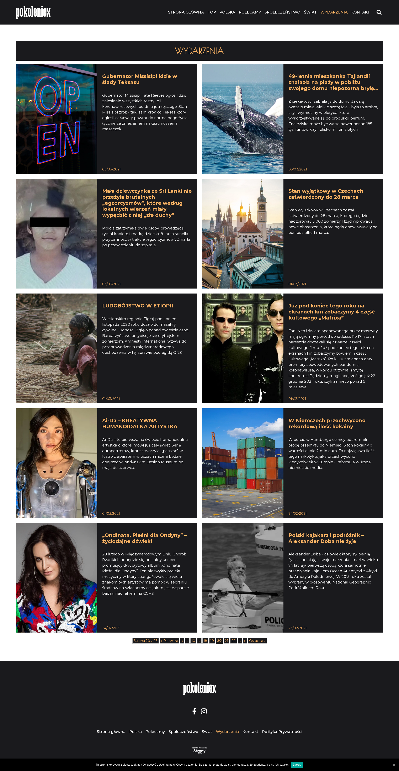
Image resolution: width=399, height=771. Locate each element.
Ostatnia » (257, 641)
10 (193, 641)
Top (212, 12)
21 (226, 641)
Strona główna (186, 12)
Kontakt (360, 12)
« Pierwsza (169, 641)
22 (234, 641)
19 (212, 641)
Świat (310, 12)
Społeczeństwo (282, 12)
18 (205, 641)
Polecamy (250, 12)
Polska (227, 12)
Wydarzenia (334, 12)
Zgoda (297, 764)
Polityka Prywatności (282, 731)
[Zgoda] (394, 765)
